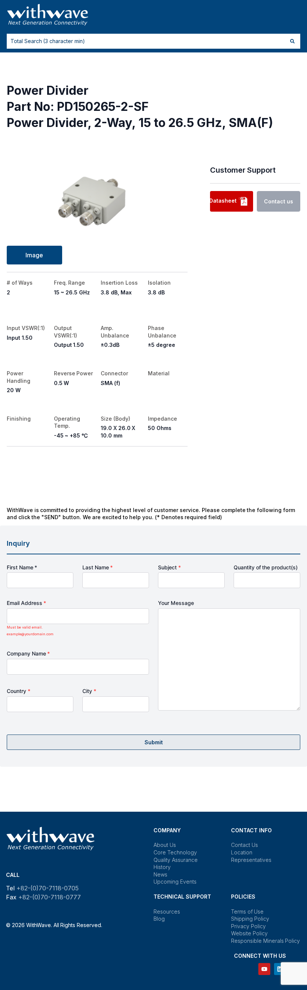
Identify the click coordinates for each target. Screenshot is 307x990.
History (162, 867)
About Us (165, 845)
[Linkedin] (280, 969)
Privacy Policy (248, 926)
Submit (154, 742)
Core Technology (175, 852)
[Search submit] (292, 41)
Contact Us (244, 845)
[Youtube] (264, 969)
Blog (159, 918)
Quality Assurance (176, 860)
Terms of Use (247, 911)
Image (34, 255)
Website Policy (249, 933)
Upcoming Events (175, 881)
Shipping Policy (250, 918)
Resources (167, 911)
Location (241, 852)
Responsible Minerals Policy (265, 941)
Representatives (251, 860)
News (160, 874)
